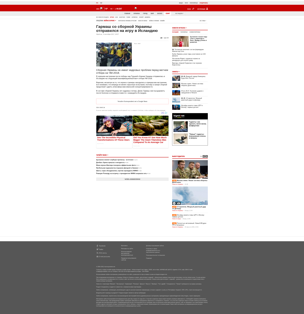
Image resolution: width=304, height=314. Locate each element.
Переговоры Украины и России (127, 21)
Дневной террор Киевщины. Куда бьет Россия (193, 77)
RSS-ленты (103, 253)
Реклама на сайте (127, 248)
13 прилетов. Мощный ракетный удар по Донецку (191, 99)
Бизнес (159, 13)
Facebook (102, 246)
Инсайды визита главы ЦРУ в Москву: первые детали (192, 106)
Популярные (184, 32)
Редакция (149, 258)
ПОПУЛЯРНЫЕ (194, 3)
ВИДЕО (181, 3)
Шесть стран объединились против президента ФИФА (119, 171)
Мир (152, 13)
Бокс (116, 17)
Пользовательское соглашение (155, 255)
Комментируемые (195, 32)
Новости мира (176, 218)
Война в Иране (134, 20)
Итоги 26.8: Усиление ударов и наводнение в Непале (192, 92)
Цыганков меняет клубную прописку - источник (117, 160)
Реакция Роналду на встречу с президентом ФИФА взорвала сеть (123, 173)
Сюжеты (175, 71)
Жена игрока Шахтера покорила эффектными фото (117, 165)
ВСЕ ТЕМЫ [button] (202, 21)
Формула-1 (135, 17)
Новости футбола (178, 28)
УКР (101, 3)
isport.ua (102, 107)
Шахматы (147, 17)
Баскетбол (122, 17)
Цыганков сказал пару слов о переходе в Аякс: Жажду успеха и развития (198, 39)
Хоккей (141, 17)
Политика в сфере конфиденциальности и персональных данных (153, 250)
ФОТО (186, 3)
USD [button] (111, 9)
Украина (136, 13)
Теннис (128, 17)
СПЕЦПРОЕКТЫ (204, 3)
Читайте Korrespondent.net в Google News (132, 101)
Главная (127, 13)
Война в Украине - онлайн (157, 21)
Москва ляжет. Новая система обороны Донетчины (192, 84)
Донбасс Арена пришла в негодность (112, 162)
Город (145, 13)
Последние (175, 32)
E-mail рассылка (104, 256)
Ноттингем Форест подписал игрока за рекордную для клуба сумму (186, 59)
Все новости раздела (102, 17)
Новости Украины (177, 184)
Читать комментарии (132, 179)
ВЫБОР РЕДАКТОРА (178, 156)
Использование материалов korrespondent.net (127, 253)
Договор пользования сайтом (155, 245)
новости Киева (142, 21)
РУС (97, 3)
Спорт (168, 13)
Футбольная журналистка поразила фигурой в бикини (119, 168)
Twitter (101, 249)
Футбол (112, 17)
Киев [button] (97, 9)
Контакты (124, 245)
